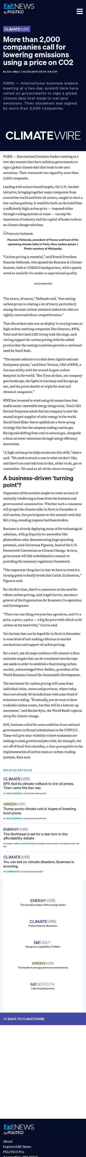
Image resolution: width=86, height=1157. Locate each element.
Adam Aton (28, 843)
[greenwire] (15, 804)
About (7, 1141)
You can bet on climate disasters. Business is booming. (38, 863)
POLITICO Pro (13, 1151)
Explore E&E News (17, 1146)
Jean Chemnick (14, 793)
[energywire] (16, 829)
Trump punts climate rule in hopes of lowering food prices (39, 810)
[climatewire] (17, 779)
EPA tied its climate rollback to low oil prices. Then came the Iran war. (38, 785)
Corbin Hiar (12, 871)
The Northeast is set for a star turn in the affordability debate (35, 836)
